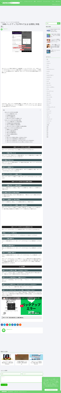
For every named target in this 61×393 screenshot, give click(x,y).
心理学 (48, 125)
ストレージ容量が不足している (11, 113)
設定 (47, 134)
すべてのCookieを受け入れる (51, 389)
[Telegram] (15, 325)
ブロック (48, 117)
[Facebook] (2, 325)
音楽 (47, 136)
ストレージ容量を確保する (11, 131)
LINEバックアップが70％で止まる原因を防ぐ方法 (13, 127)
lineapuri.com (5, 28)
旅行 (47, 130)
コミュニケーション (46, 1)
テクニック (49, 101)
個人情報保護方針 (10, 391)
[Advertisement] (30, 14)
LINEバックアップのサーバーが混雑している (14, 118)
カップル (48, 79)
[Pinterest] (7, 325)
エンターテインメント (50, 69)
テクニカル (49, 99)
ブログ (53, 1)
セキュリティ (49, 95)
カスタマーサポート (50, 75)
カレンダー (49, 83)
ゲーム (48, 89)
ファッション (49, 111)
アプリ (48, 65)
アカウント (49, 63)
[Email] (17, 325)
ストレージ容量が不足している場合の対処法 (14, 121)
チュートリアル (49, 97)
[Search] (19, 3)
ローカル (48, 123)
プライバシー (49, 113)
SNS (47, 59)
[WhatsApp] (10, 325)
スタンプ (48, 93)
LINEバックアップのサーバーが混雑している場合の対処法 (16, 126)
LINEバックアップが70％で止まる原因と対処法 (13, 120)
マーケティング (49, 119)
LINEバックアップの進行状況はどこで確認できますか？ (16, 138)
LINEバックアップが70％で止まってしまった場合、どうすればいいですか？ (20, 141)
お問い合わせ (58, 1)
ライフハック (49, 121)
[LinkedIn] (12, 325)
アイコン (48, 61)
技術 (47, 129)
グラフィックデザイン (50, 87)
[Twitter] (4, 325)
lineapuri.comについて (22, 391)
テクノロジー (49, 103)
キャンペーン (49, 85)
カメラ (48, 81)
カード (48, 73)
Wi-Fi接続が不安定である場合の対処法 (13, 123)
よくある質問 (7, 135)
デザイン (48, 105)
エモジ (48, 67)
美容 (47, 133)
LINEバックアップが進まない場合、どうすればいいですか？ (17, 137)
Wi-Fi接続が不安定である (11, 115)
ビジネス (48, 109)
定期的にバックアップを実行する (12, 129)
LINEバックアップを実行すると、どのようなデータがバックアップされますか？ (20, 140)
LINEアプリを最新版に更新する (12, 134)
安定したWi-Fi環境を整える (11, 132)
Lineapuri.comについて (56, 4)
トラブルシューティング (28, 1)
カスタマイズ (39, 1)
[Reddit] (20, 325)
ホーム (21, 1)
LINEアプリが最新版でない (11, 116)
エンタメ (48, 71)
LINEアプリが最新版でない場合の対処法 (13, 124)
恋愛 (34, 1)
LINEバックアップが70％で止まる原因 (11, 112)
